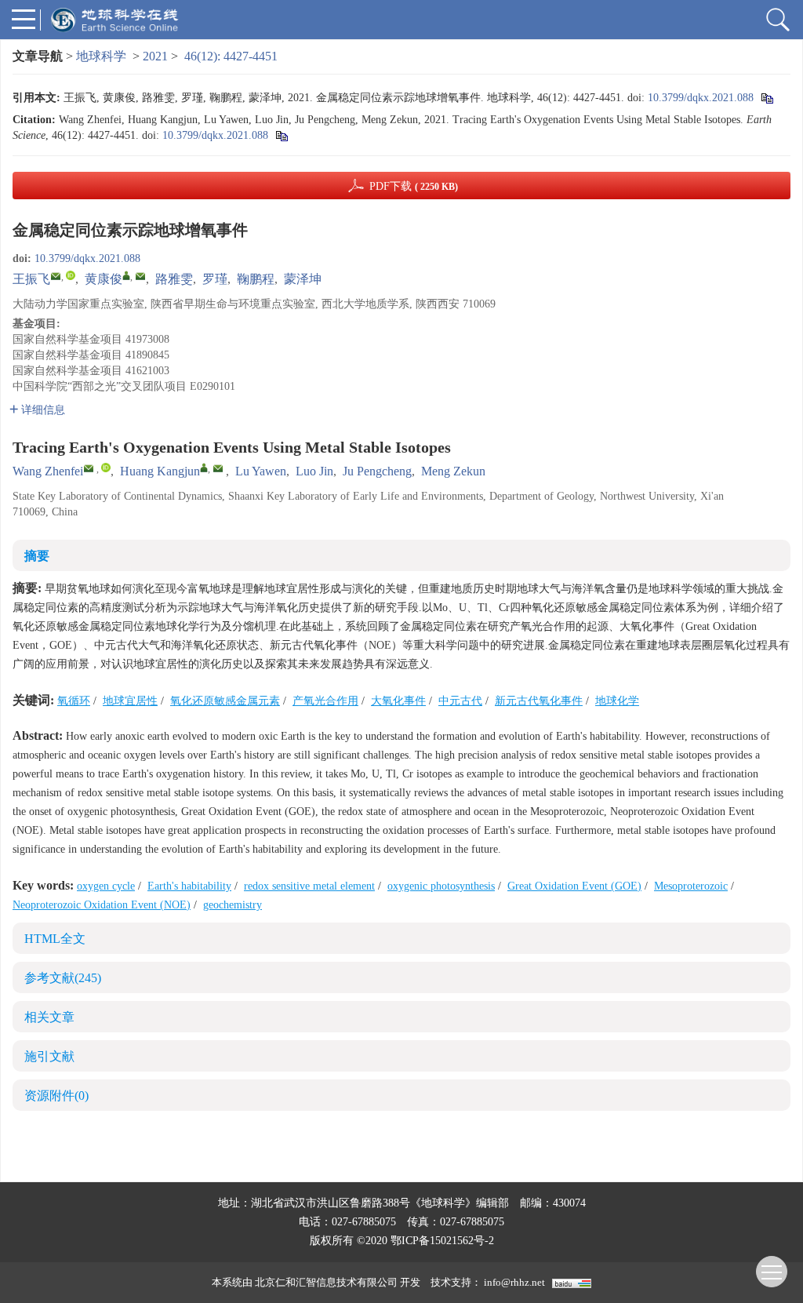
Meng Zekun (453, 471)
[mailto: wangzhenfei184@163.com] (88, 468)
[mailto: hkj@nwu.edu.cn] (218, 468)
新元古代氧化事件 (539, 701)
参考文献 (62, 978)
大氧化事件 (398, 701)
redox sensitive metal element (309, 886)
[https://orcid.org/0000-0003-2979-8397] (70, 275)
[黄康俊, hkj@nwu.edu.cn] (126, 275)
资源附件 (56, 1095)
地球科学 (101, 56)
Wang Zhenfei (48, 471)
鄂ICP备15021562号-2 (442, 1241)
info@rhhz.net (514, 1282)
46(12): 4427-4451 (231, 56)
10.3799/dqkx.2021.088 (701, 98)
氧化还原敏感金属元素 (225, 701)
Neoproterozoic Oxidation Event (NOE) (102, 905)
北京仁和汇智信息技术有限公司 (326, 1282)
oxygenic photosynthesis (441, 886)
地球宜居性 (130, 701)
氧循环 (73, 701)
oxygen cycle (106, 886)
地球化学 (617, 701)
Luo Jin (314, 471)
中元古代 (460, 701)
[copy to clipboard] (281, 135)
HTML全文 (54, 938)
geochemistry (232, 905)
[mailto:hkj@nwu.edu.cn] (140, 276)
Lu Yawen (260, 471)
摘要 (36, 555)
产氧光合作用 (325, 701)
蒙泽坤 (303, 279)
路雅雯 (174, 279)
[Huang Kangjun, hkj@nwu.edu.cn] (204, 467)
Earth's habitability (189, 886)
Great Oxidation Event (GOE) (574, 886)
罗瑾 (214, 279)
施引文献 (49, 1056)
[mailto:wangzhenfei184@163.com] (55, 276)
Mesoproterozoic (691, 886)
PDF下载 (413, 186)
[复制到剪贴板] (766, 98)
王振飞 (31, 279)
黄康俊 (103, 279)
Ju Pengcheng (377, 471)
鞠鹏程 (255, 279)
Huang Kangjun (160, 471)
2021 (155, 56)
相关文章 (49, 1017)
